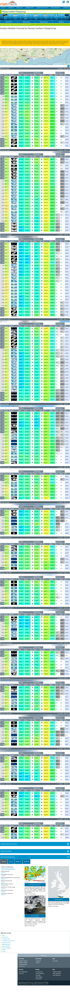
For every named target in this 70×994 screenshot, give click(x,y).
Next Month (5, 937)
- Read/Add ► (4, 885)
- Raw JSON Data (56, 973)
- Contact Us (22, 966)
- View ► (3, 888)
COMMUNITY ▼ (29, 7)
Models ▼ (18, 861)
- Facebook (38, 961)
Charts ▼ (26, 861)
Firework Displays (6, 948)
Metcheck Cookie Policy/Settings (41, 982)
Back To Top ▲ (44, 955)
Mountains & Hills (6, 942)
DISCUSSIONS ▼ (55, 7)
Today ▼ (3, 861)
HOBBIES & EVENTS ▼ (42, 7)
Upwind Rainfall (6, 946)
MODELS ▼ (20, 7)
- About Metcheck (23, 964)
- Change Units (39, 972)
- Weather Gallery (23, 962)
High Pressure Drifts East (8, 868)
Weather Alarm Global (8, 940)
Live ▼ (11, 861)
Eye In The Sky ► (35, 916)
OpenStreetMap (61, 64)
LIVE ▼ (3, 7)
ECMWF (4, 949)
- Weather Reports (23, 961)
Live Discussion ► (59, 899)
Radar (3, 935)
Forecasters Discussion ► (35, 884)
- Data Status (38, 978)
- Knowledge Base (23, 972)
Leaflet (55, 64)
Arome (3, 951)
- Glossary (21, 973)
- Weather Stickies (56, 972)
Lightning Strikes (6, 944)
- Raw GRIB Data (56, 975)
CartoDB (68, 64)
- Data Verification (39, 973)
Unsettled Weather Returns (8, 869)
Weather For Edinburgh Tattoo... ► (22, 24)
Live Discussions (6, 939)
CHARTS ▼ (11, 7)
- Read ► (3, 872)
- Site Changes (38, 977)
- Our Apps (55, 961)
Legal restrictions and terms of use (25, 982)
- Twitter (37, 962)
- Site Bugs (37, 975)
